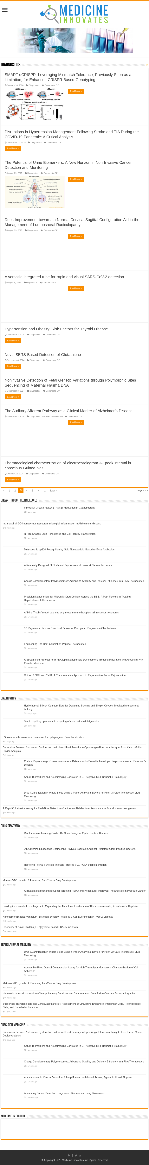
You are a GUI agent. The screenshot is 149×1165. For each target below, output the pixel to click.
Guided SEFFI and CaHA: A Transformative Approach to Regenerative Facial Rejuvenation (75, 675)
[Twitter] (76, 1155)
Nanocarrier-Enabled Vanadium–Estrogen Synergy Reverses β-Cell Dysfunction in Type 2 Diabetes (58, 916)
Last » (53, 490)
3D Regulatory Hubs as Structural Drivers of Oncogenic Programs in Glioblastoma (70, 628)
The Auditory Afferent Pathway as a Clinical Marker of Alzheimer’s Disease (69, 411)
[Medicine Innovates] (74, 13)
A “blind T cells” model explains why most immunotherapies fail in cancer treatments (71, 612)
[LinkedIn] (79, 1155)
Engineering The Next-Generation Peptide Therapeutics (55, 644)
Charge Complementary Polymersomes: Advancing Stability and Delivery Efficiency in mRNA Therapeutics (84, 580)
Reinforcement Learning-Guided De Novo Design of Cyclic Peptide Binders (66, 833)
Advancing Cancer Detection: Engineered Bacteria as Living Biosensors (64, 1093)
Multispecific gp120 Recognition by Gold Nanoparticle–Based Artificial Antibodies (69, 549)
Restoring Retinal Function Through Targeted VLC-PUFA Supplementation (65, 864)
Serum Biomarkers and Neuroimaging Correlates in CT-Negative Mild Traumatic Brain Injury (75, 777)
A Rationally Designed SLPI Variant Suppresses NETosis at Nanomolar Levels (68, 565)
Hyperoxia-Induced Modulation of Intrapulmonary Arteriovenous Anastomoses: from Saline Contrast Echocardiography (69, 993)
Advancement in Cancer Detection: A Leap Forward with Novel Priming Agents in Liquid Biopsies (78, 1077)
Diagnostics (34, 85)
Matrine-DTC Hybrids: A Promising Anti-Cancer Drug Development (39, 880)
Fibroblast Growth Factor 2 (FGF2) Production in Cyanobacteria (59, 507)
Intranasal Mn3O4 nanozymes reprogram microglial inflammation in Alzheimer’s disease (52, 523)
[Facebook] (72, 1155)
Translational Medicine (52, 416)
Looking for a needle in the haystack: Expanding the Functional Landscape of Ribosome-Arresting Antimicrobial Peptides (70, 906)
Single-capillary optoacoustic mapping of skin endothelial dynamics (61, 721)
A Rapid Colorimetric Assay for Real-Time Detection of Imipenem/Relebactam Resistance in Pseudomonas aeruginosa (69, 808)
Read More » (76, 91)
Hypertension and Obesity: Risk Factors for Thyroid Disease (56, 329)
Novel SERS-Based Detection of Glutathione (43, 354)
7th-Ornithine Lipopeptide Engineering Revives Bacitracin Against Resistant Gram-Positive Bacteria (79, 848)
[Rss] (69, 1155)
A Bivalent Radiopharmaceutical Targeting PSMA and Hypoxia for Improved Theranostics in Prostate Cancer (85, 890)
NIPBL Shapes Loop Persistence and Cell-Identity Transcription (59, 533)
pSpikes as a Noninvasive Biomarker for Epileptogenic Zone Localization (43, 737)
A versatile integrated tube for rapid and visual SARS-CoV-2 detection (64, 277)
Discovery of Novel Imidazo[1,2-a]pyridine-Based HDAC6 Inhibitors (40, 927)
